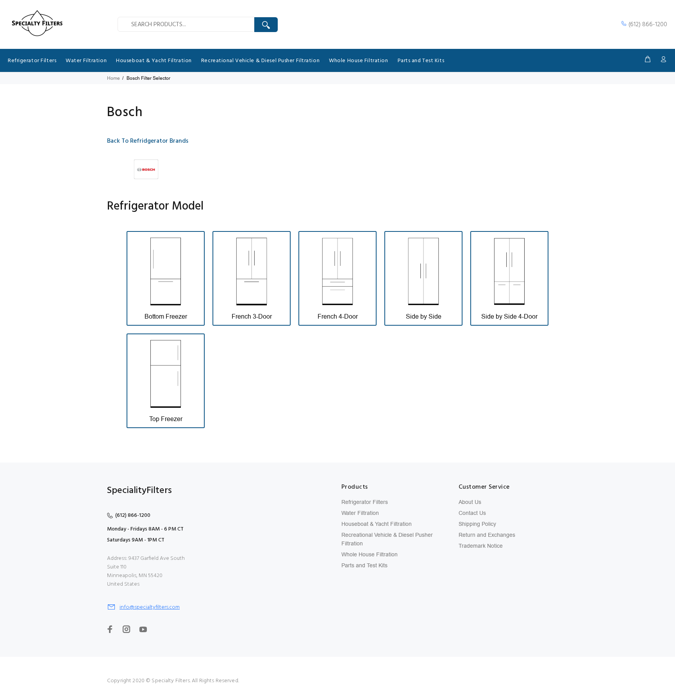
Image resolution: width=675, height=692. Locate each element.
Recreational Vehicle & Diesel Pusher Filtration (387, 539)
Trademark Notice (481, 546)
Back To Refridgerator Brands (147, 141)
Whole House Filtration (369, 554)
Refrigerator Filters (364, 502)
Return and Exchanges (487, 535)
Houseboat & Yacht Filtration (376, 524)
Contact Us (472, 513)
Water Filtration (360, 513)
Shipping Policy (477, 524)
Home (113, 78)
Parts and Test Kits (364, 565)
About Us (470, 502)
